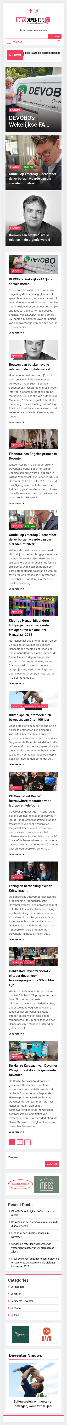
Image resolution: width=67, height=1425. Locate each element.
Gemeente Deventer (36, 706)
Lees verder (15, 332)
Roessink (28, 167)
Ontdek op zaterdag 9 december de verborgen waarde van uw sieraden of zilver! (32, 178)
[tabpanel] (33, 1386)
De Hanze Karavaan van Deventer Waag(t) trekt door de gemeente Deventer (33, 1070)
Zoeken (13, 1157)
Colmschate (17, 1286)
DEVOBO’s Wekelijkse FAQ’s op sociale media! (28, 52)
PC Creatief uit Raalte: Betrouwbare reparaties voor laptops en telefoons (30, 800)
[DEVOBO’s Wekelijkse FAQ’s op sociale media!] (33, 99)
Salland (16, 787)
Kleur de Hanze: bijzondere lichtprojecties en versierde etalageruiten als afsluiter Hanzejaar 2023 (35, 1262)
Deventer (15, 110)
